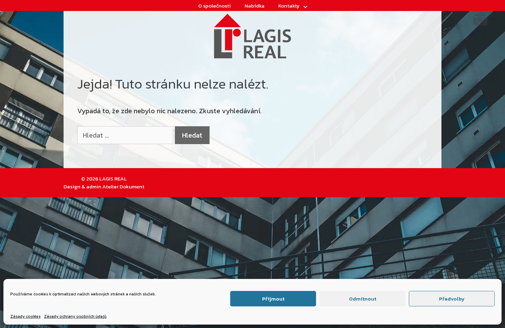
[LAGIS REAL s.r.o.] (252, 35)
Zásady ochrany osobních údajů (75, 316)
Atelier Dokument (123, 186)
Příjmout (273, 299)
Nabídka (255, 6)
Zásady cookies (25, 316)
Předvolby (451, 299)
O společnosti (214, 6)
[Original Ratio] (480, 25)
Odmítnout (362, 299)
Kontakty (289, 6)
